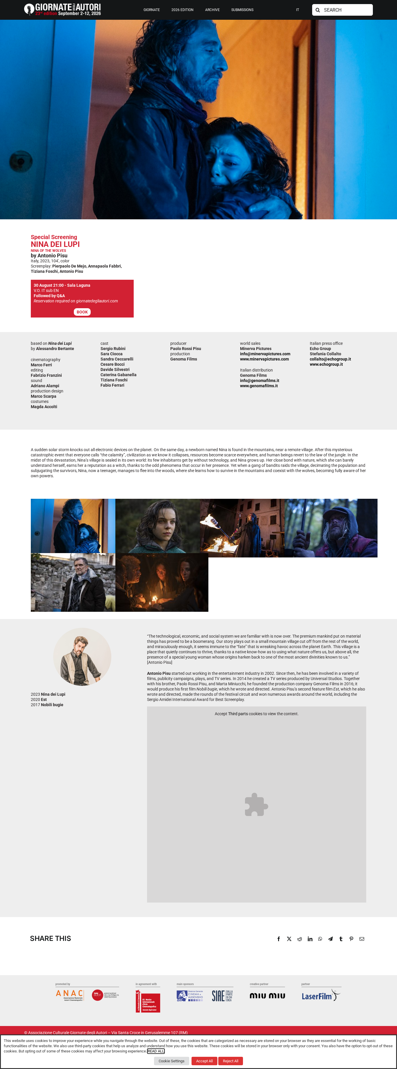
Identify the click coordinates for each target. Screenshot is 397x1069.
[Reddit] (299, 939)
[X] (289, 939)
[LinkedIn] (310, 939)
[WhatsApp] (320, 939)
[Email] (362, 939)
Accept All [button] (204, 1061)
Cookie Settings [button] (172, 1061)
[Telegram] (330, 939)
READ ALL (156, 1051)
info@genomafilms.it (259, 380)
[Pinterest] (351, 939)
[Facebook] (278, 939)
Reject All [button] (230, 1061)
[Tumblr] (341, 939)
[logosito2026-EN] (62, 5)
